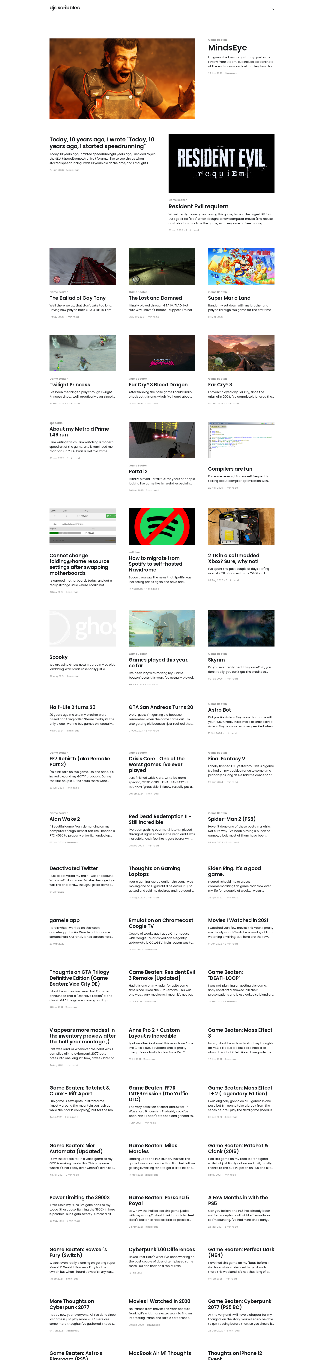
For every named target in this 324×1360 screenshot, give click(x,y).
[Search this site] (272, 8)
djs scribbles (65, 8)
